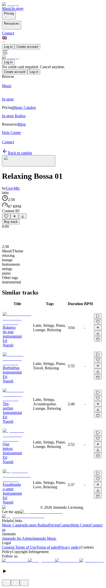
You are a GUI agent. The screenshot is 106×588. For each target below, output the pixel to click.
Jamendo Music (44, 538)
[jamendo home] (10, 4)
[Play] (28, 160)
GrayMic (13, 188)
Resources (11, 23)
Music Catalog (13, 525)
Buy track (11, 222)
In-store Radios (36, 525)
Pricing (9, 13)
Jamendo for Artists (17, 538)
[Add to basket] (98, 339)
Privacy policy (69, 547)
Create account (27, 47)
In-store (17, 8)
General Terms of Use (19, 547)
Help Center (80, 525)
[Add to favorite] (6, 216)
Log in (8, 47)
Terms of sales (47, 547)
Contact (8, 33)
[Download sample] (23, 216)
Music (7, 8)
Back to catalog (20, 153)
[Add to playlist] (14, 216)
